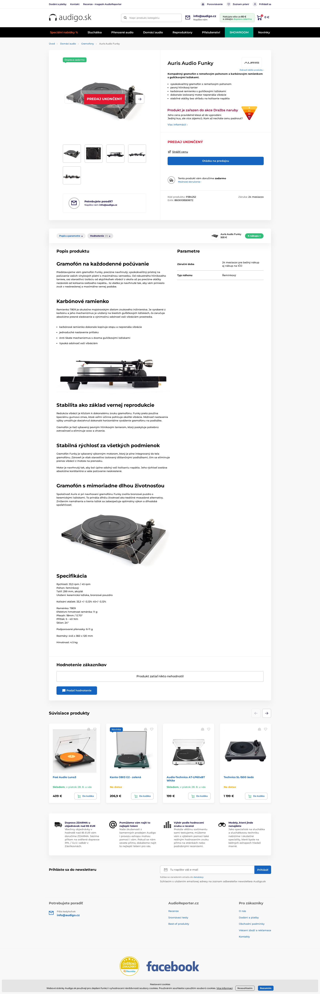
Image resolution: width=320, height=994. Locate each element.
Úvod (52, 43)
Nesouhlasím (245, 988)
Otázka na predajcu (215, 161)
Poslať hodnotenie (78, 690)
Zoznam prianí (241, 4)
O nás (242, 910)
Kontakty (244, 936)
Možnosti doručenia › (189, 181)
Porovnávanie (215, 4)
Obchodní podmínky (251, 923)
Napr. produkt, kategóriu (144, 17)
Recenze (173, 910)
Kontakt (74, 4)
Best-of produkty (178, 923)
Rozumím (265, 988)
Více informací (224, 988)
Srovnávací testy (178, 917)
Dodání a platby (57, 4)
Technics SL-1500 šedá (239, 777)
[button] (139, 99)
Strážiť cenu (180, 151)
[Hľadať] (125, 18)
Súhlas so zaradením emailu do (182, 877)
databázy (199, 877)
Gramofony (87, 43)
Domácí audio (68, 43)
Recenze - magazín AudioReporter (102, 4)
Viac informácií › (178, 124)
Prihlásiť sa (265, 4)
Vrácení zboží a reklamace (255, 930)
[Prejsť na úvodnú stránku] (70, 18)
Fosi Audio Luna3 (64, 777)
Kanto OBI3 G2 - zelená (125, 777)
